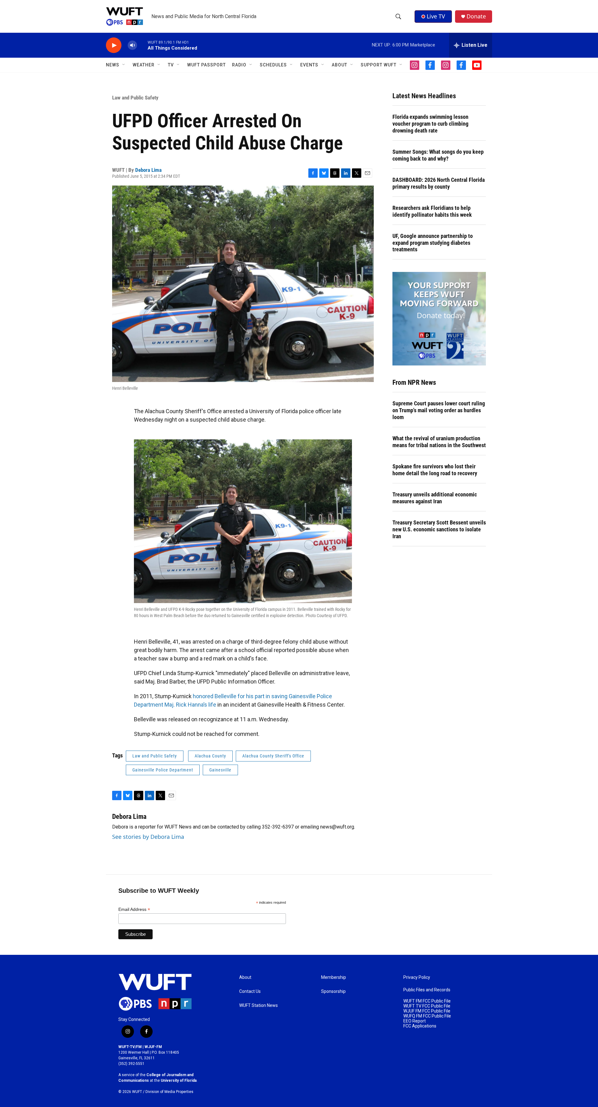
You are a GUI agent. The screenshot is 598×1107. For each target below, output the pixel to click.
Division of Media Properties (169, 1092)
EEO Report (414, 1021)
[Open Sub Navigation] (123, 64)
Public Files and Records (426, 990)
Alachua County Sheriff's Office (273, 755)
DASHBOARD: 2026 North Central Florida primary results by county (438, 183)
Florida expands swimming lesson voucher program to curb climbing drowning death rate (430, 124)
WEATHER (143, 64)
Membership (333, 977)
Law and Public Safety (135, 97)
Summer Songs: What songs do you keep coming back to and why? (438, 155)
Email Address (134, 909)
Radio (239, 64)
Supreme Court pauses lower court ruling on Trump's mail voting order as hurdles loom (438, 410)
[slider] (142, 45)
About (245, 977)
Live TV (436, 16)
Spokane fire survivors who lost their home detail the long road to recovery (434, 469)
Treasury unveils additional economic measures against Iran (434, 498)
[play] (114, 45)
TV (171, 64)
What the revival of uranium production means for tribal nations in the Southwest (439, 441)
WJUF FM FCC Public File (426, 1011)
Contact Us (250, 991)
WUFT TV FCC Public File (426, 1006)
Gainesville (220, 769)
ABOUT (339, 64)
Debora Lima (148, 170)
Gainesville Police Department (162, 769)
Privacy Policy (416, 977)
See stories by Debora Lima (148, 836)
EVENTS (309, 64)
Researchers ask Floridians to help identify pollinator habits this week (432, 211)
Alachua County (210, 755)
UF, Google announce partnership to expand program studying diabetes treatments (432, 243)
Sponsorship (333, 991)
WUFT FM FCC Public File (427, 1001)
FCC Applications (419, 1026)
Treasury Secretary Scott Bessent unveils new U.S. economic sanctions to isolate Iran (439, 529)
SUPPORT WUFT (378, 64)
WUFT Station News (258, 1005)
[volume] (132, 45)
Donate (476, 16)
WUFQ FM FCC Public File (427, 1016)
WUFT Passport (206, 64)
